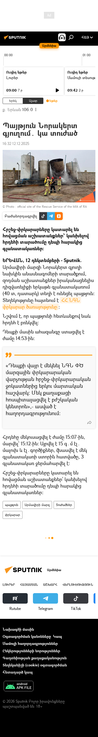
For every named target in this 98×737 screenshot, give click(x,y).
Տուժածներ (64, 505)
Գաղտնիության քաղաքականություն (35, 657)
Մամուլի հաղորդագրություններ (30, 643)
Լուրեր (12, 77)
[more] (89, 422)
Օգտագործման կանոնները (27, 636)
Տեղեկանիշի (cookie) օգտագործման (35, 664)
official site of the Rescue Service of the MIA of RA (52, 206)
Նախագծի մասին (18, 629)
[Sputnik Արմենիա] (16, 39)
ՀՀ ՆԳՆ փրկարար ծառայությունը (42, 303)
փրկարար (12, 515)
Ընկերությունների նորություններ (31, 650)
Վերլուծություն (77, 584)
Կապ (57, 636)
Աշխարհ (50, 584)
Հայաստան (29, 584)
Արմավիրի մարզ (37, 505)
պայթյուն (11, 505)
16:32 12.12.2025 (16, 143)
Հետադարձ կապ (18, 672)
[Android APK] (18, 686)
